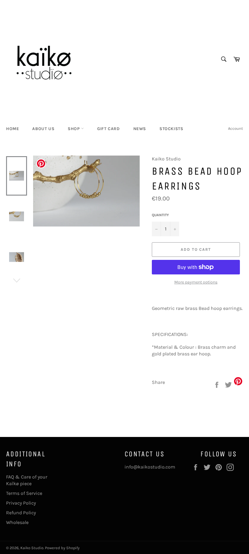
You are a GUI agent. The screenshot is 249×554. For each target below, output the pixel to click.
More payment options (195, 282)
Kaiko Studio (31, 548)
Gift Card (108, 128)
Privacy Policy (21, 503)
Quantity (160, 215)
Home (12, 128)
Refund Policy (21, 512)
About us (43, 128)
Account (235, 128)
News (139, 128)
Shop (74, 128)
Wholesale (17, 522)
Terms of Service (24, 493)
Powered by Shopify (62, 548)
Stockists (171, 128)
